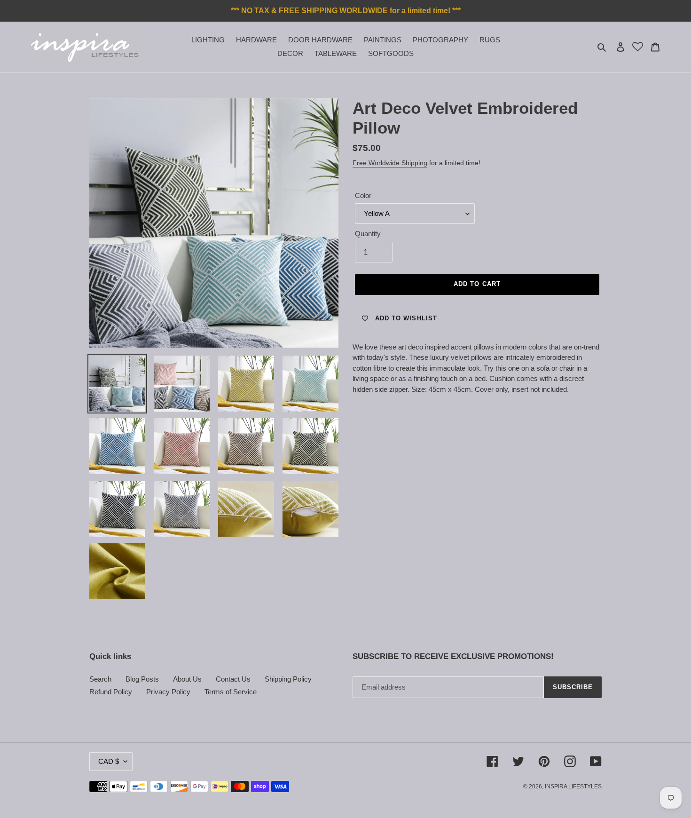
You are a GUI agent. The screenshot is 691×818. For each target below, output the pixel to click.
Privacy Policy (168, 692)
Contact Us (233, 679)
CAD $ (108, 761)
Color (363, 195)
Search (100, 679)
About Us (187, 679)
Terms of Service (230, 692)
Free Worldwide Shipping (390, 163)
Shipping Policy (288, 679)
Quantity (368, 234)
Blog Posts (142, 679)
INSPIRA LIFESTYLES (573, 786)
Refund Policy (110, 692)
